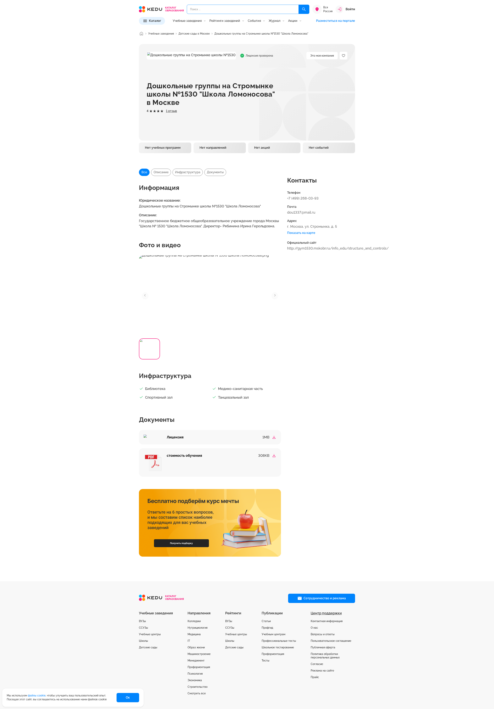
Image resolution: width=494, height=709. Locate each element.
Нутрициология (197, 627)
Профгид (267, 627)
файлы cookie (37, 695)
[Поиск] (304, 9)
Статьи (266, 621)
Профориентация (199, 667)
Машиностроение (199, 654)
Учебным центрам (273, 634)
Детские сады (148, 647)
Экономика (195, 680)
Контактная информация (327, 621)
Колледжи (194, 621)
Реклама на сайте (322, 670)
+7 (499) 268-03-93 (303, 198)
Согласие (317, 664)
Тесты (265, 660)
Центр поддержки (326, 613)
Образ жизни (196, 647)
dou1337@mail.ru (301, 212)
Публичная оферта (323, 647)
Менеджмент (196, 660)
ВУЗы (142, 621)
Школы (143, 640)
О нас (314, 627)
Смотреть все (197, 693)
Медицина (194, 634)
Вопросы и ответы (323, 634)
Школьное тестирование (278, 647)
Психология (195, 673)
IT (189, 640)
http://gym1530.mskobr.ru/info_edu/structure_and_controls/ (338, 248)
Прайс (315, 677)
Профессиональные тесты (279, 640)
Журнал (274, 20)
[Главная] (141, 33)
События (254, 20)
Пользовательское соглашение (331, 640)
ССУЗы (143, 627)
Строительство (197, 686)
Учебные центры (150, 634)
